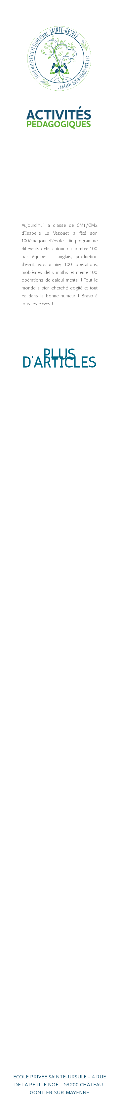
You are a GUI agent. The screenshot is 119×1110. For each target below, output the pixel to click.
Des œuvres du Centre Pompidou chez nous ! (56, 504)
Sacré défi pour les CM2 (57, 798)
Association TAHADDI (55, 856)
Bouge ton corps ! (50, 972)
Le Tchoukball (45, 681)
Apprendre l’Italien (51, 914)
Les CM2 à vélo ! (47, 565)
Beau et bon (43, 740)
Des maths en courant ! (56, 623)
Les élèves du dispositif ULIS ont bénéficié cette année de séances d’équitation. (57, 427)
